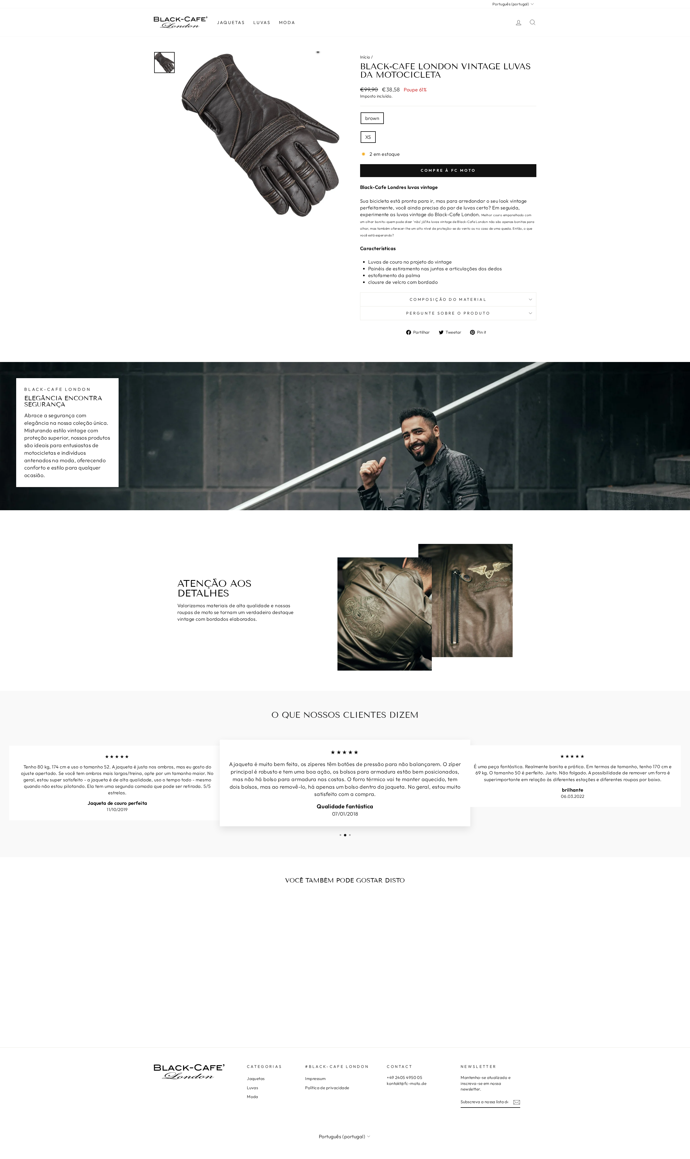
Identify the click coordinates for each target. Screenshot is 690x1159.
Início (365, 57)
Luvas (262, 22)
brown (372, 118)
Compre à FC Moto (448, 170)
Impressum (315, 1078)
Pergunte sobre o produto (448, 313)
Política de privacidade (327, 1087)
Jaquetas (231, 22)
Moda (287, 22)
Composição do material (448, 299)
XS (368, 137)
